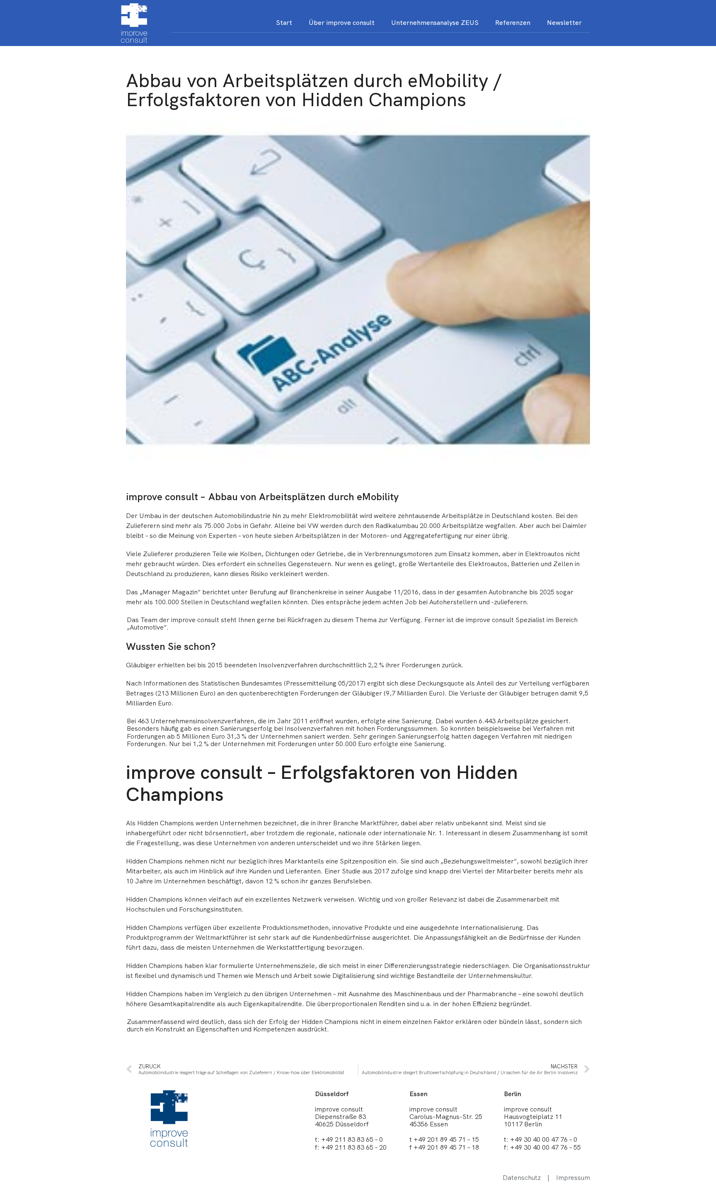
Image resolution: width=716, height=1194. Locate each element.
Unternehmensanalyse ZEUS (435, 22)
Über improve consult (342, 22)
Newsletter (564, 22)
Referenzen (512, 22)
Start (284, 22)
